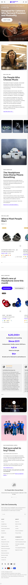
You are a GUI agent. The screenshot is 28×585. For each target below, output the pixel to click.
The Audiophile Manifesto (20, 547)
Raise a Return (4, 550)
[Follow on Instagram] (8, 564)
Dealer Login (3, 557)
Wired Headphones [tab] (19, 288)
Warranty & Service (5, 553)
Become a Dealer (4, 555)
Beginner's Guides (18, 550)
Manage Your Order (5, 541)
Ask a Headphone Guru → (8, 467)
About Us (17, 521)
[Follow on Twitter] (5, 564)
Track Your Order (4, 544)
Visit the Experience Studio (20, 541)
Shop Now (6, 18)
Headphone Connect (19, 539)
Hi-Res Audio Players (5, 528)
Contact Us (3, 559)
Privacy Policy (18, 532)
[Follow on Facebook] (2, 564)
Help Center (3, 539)
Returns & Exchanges (5, 548)
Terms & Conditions (19, 530)
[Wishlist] (1, 584)
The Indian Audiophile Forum (19, 545)
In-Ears (2, 521)
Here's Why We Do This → (8, 111)
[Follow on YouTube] (11, 564)
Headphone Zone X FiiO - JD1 (9, 249)
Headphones (3, 524)
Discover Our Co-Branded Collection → (11, 204)
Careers (16, 528)
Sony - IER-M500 (7, 315)
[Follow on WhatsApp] (14, 564)
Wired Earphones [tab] (7, 288)
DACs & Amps (4, 526)
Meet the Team (18, 524)
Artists (16, 526)
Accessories (3, 532)
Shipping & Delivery (5, 546)
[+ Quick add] (20, 246)
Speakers (3, 530)
